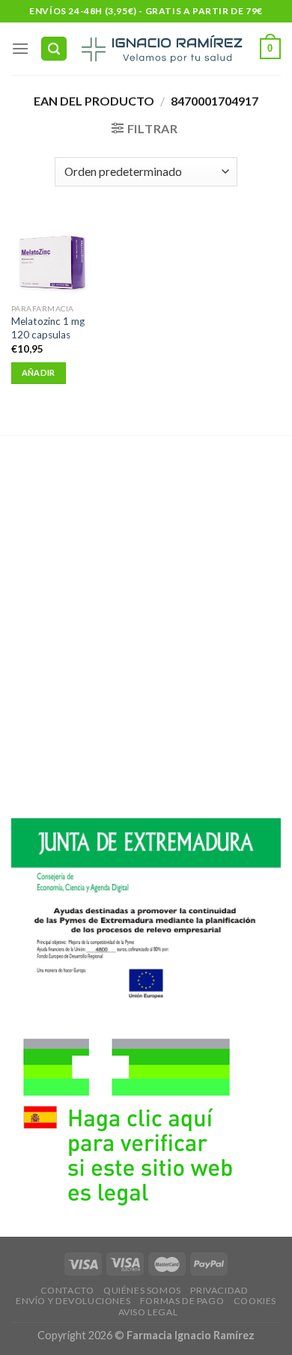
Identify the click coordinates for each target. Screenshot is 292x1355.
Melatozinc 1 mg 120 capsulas (48, 328)
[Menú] (20, 48)
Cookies (255, 1300)
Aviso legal (148, 1312)
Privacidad (219, 1290)
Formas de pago (182, 1300)
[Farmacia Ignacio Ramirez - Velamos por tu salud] (161, 48)
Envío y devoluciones (73, 1300)
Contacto (67, 1290)
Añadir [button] (38, 372)
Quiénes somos (142, 1290)
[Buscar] (54, 49)
